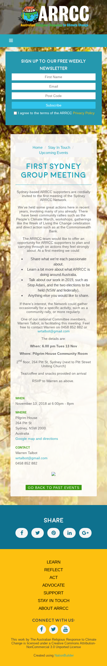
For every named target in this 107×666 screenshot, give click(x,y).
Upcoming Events (53, 153)
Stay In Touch (59, 147)
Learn (53, 562)
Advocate (53, 585)
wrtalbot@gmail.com (54, 331)
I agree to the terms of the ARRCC (56, 113)
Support (53, 593)
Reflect (53, 569)
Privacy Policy (84, 113)
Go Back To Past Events (53, 488)
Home (38, 147)
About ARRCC (53, 608)
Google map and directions (36, 439)
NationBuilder (64, 655)
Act (54, 577)
